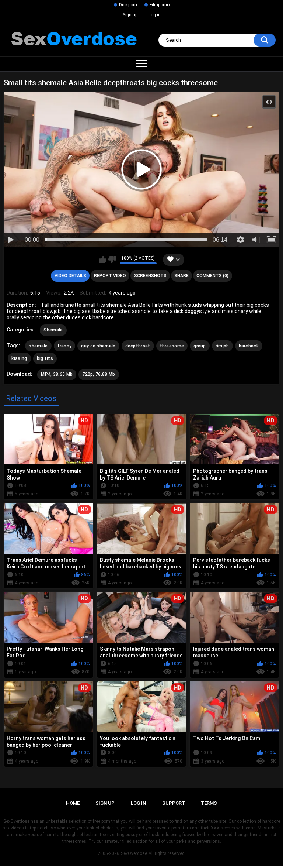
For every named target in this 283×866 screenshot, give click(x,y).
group (199, 345)
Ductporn (128, 4)
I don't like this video (112, 259)
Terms (209, 803)
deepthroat (137, 345)
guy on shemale (98, 345)
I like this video (102, 259)
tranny (64, 345)
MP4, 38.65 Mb (57, 374)
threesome (172, 345)
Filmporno (160, 4)
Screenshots (150, 275)
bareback (249, 345)
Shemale (53, 330)
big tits (45, 358)
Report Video (110, 275)
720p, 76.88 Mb (98, 374)
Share (181, 275)
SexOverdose (134, 853)
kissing (19, 358)
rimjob (222, 345)
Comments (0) (212, 275)
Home (73, 803)
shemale (38, 345)
